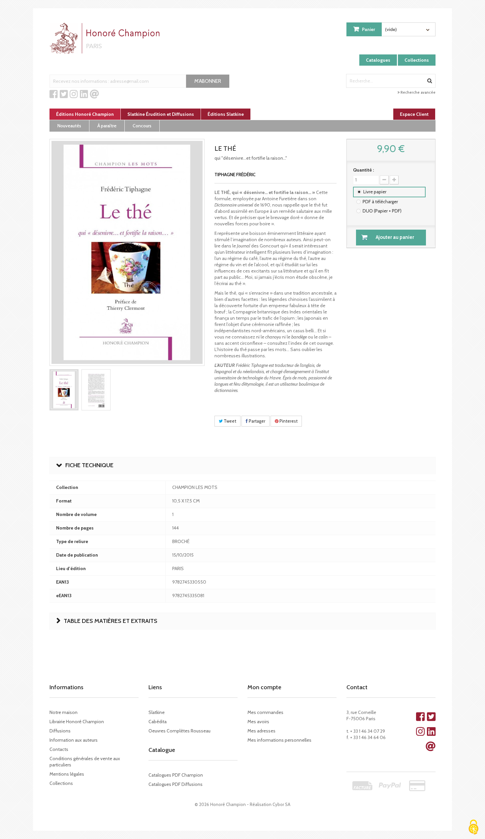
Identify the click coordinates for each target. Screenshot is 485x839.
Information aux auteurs (73, 740)
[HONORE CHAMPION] (106, 38)
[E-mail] (94, 94)
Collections (416, 60)
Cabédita (157, 722)
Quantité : (363, 170)
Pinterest (288, 421)
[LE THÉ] (64, 390)
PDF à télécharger (380, 202)
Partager (256, 421)
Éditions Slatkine (226, 114)
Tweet (229, 421)
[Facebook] (53, 94)
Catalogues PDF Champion (175, 775)
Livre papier (374, 192)
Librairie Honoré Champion (76, 722)
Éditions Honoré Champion (85, 114)
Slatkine (156, 712)
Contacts (58, 749)
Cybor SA (281, 804)
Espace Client (414, 114)
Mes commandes (265, 712)
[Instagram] (74, 94)
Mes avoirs (258, 722)
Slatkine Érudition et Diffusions (160, 114)
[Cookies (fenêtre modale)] (473, 827)
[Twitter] (64, 94)
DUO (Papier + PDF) (382, 211)
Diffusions (60, 731)
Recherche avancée (418, 92)
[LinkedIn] (84, 94)
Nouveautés (69, 126)
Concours (142, 126)
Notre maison (63, 712)
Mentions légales (66, 774)
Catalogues (378, 60)
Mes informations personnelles (279, 740)
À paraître (106, 126)
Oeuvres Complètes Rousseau (179, 731)
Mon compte (264, 687)
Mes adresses (261, 731)
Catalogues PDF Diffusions (175, 784)
